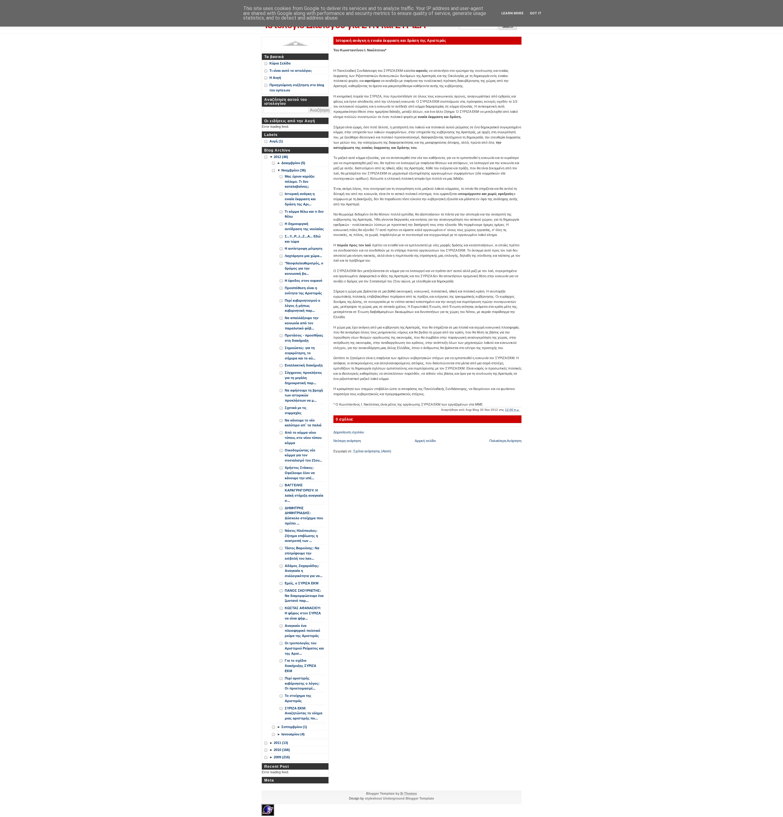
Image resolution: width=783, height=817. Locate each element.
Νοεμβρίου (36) (293, 170)
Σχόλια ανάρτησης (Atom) (372, 451)
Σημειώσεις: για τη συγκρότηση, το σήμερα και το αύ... (300, 353)
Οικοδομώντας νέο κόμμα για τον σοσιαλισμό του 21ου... (303, 455)
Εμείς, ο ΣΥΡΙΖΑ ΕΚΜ (301, 583)
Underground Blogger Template (408, 798)
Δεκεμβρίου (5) (293, 163)
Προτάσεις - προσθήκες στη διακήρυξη (304, 337)
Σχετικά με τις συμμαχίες (295, 410)
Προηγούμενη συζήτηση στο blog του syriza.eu (296, 87)
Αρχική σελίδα (425, 441)
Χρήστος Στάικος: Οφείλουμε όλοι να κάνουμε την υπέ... (300, 473)
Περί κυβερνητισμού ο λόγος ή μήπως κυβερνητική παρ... (302, 306)
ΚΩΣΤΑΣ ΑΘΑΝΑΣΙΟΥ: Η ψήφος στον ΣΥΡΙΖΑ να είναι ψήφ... (303, 613)
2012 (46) (281, 157)
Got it (535, 13)
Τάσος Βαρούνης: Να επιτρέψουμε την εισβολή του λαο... (302, 553)
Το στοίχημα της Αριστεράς (298, 698)
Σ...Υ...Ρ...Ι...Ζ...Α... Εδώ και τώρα (303, 238)
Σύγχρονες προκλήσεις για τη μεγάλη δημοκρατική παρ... (303, 378)
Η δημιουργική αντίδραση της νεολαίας (304, 226)
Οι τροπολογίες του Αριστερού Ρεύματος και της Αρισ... (304, 648)
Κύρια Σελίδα (280, 63)
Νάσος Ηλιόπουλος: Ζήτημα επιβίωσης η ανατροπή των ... (301, 536)
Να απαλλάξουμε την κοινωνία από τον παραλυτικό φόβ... (301, 323)
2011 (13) (281, 743)
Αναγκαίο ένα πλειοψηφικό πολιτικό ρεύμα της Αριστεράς (302, 631)
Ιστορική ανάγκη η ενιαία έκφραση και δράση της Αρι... (300, 199)
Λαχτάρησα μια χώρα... (303, 256)
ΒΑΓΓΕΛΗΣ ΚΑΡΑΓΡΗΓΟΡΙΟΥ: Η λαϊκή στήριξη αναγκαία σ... (304, 492)
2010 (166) (282, 750)
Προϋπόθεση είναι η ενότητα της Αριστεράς (303, 290)
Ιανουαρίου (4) (293, 734)
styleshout (373, 798)
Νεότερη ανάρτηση (347, 441)
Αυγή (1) (276, 141)
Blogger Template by (391, 793)
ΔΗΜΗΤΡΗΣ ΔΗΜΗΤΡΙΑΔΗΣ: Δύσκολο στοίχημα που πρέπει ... (304, 515)
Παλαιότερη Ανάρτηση (505, 441)
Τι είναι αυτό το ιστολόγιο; (290, 70)
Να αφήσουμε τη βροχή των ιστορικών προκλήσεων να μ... (304, 395)
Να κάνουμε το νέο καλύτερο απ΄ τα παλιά (303, 422)
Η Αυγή (275, 77)
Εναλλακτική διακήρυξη (304, 365)
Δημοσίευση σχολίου (348, 432)
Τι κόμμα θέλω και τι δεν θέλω (304, 214)
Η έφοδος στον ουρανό (303, 280)
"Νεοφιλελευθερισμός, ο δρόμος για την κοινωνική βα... (304, 268)
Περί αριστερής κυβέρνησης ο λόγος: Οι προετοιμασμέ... (302, 683)
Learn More (512, 13)
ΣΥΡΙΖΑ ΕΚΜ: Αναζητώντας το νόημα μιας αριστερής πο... (303, 713)
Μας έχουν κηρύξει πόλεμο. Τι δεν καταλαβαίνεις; (299, 182)
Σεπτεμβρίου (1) (294, 727)
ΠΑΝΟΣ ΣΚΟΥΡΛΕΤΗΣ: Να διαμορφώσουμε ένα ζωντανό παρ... (304, 596)
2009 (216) (282, 757)
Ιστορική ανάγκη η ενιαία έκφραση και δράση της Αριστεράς (391, 40)
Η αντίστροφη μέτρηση (303, 248)
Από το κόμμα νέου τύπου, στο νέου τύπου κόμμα (303, 438)
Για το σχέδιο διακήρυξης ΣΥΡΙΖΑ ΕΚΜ (300, 666)
